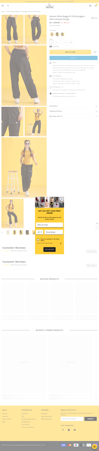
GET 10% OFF (49, 249)
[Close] (61, 199)
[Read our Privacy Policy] (61, 243)
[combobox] (39, 232)
